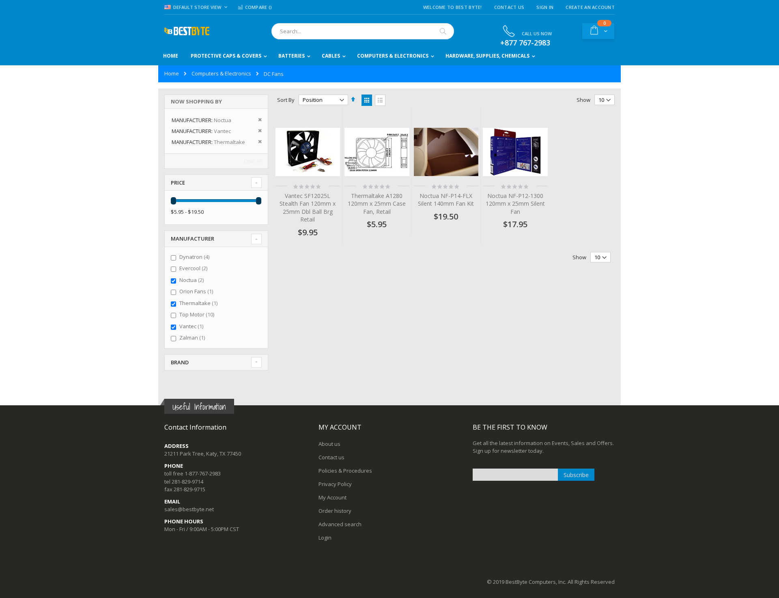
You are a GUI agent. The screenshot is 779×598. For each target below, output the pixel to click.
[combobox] (362, 31)
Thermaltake (199, 303)
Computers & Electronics (221, 73)
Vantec (192, 326)
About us (329, 443)
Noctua (192, 280)
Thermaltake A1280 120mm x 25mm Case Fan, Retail (377, 203)
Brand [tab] (180, 362)
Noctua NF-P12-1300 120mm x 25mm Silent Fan (515, 203)
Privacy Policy (335, 484)
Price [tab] (178, 182)
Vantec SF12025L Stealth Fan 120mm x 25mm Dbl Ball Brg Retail (308, 208)
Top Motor (197, 314)
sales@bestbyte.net (189, 509)
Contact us (331, 457)
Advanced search (340, 524)
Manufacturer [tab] (192, 238)
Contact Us (509, 7)
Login (324, 537)
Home (171, 73)
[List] (380, 100)
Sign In (544, 7)
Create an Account (590, 7)
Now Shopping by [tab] (196, 101)
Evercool (194, 268)
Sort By (286, 99)
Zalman (193, 337)
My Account (332, 497)
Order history (334, 510)
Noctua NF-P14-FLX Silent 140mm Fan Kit (446, 200)
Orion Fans (197, 291)
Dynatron (195, 256)
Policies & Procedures (345, 470)
